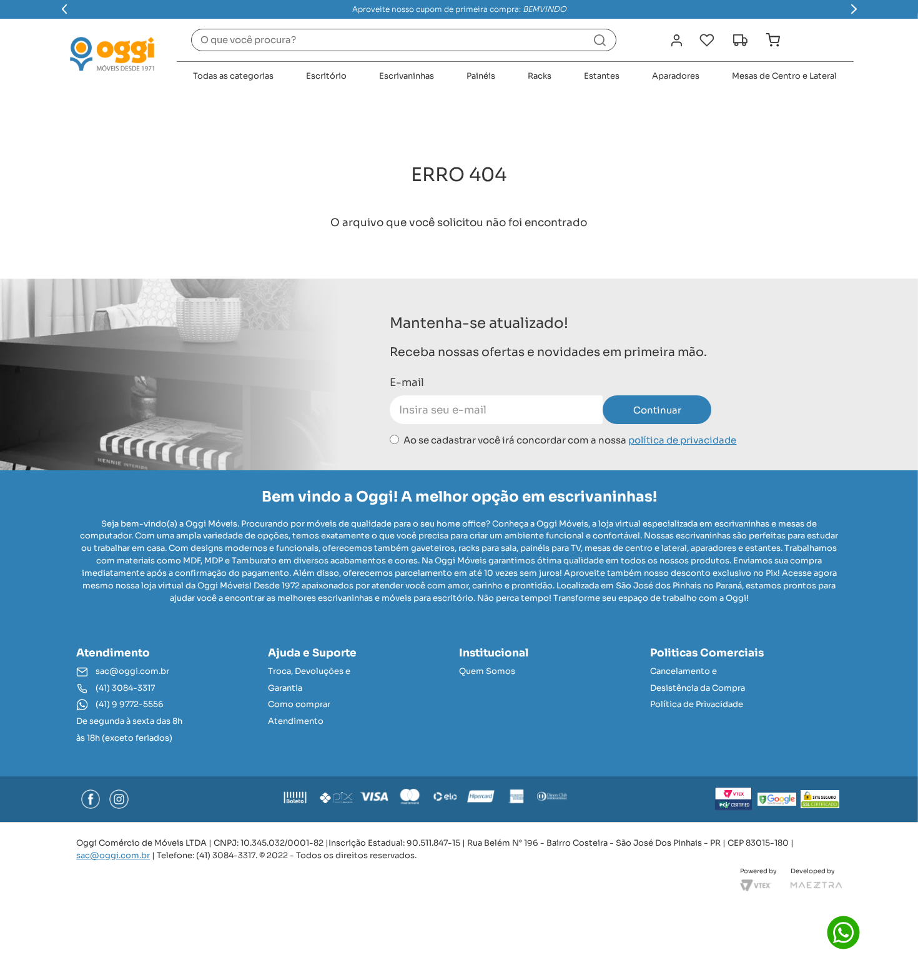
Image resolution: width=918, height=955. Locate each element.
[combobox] (403, 40)
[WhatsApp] (843, 932)
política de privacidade (682, 440)
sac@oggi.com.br (113, 855)
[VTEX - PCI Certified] (733, 799)
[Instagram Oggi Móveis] (118, 798)
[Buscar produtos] (600, 40)
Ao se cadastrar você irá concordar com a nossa (569, 440)
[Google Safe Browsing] (777, 799)
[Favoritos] (706, 40)
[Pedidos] (740, 40)
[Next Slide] (854, 9)
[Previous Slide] (64, 9)
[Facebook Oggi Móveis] (90, 798)
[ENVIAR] (657, 409)
